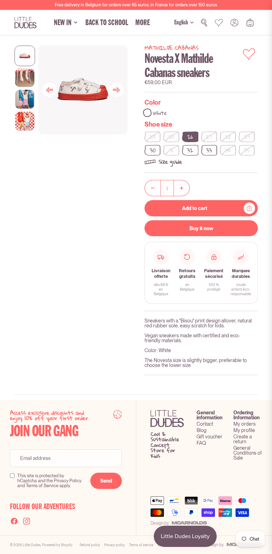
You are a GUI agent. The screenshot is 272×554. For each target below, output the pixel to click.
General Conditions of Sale (247, 453)
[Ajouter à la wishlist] (249, 54)
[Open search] (204, 22)
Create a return (242, 439)
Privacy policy (114, 545)
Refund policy (90, 545)
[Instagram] (26, 521)
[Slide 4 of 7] (24, 121)
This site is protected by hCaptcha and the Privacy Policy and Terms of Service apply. (49, 480)
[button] (201, 161)
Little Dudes (32, 545)
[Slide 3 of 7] (24, 99)
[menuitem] (142, 22)
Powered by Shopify (57, 545)
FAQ (201, 443)
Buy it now (201, 228)
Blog (201, 430)
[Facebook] (14, 521)
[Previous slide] (49, 90)
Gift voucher (209, 436)
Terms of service (141, 545)
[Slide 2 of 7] (24, 77)
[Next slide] (117, 90)
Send (106, 481)
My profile (244, 430)
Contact (205, 424)
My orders (244, 424)
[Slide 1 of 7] (24, 55)
